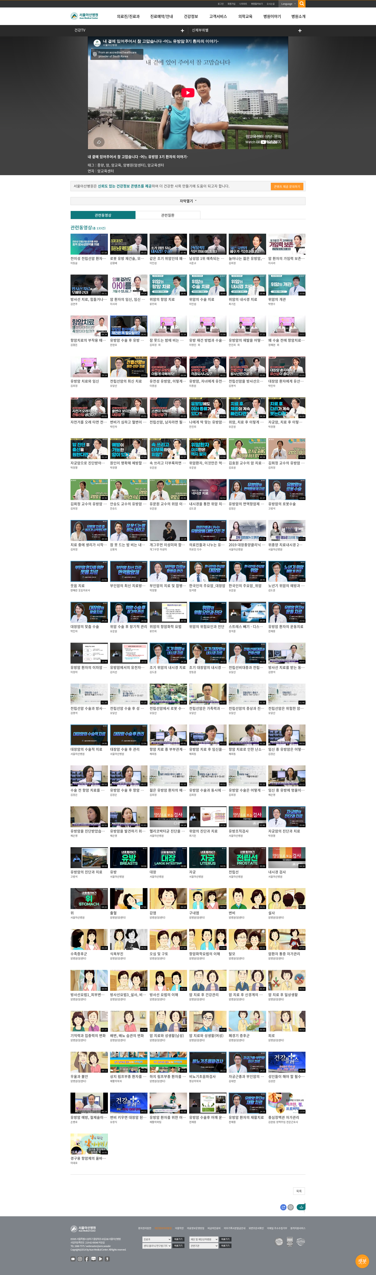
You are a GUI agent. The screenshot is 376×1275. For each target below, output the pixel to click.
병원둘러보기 (257, 3)
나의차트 (243, 3)
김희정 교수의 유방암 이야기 (91, 503)
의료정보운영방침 (195, 1228)
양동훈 (192, 672)
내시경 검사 (277, 872)
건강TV (79, 30)
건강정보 (191, 16)
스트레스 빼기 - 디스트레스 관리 (253, 626)
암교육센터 (155, 165)
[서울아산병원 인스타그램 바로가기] (80, 1259)
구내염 (194, 912)
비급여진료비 (214, 1228)
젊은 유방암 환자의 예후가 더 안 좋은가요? (182, 790)
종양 (100, 165)
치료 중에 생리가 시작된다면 (91, 544)
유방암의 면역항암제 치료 (248, 503)
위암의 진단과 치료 (203, 831)
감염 (153, 912)
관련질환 (167, 215)
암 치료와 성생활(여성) (206, 1035)
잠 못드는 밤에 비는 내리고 (170, 340)
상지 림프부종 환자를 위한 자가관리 (137, 1076)
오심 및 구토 (159, 953)
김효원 (232, 467)
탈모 (232, 953)
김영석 (232, 385)
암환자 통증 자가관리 (284, 953)
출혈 (113, 912)
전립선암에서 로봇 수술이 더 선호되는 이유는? (185, 708)
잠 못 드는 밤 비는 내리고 (129, 544)
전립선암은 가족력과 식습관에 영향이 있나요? (223, 708)
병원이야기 (272, 16)
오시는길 (271, 3)
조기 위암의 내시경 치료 (168, 667)
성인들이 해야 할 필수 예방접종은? (294, 1076)
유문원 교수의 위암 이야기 (169, 503)
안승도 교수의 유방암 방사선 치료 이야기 (141, 503)
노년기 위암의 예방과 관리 (288, 585)
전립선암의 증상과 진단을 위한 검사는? (258, 708)
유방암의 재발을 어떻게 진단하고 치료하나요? (263, 340)
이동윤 (74, 263)
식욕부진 (116, 953)
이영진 (192, 345)
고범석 (271, 508)
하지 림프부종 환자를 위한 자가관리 (176, 1076)
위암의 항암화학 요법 (166, 626)
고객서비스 (218, 16)
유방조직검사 (239, 831)
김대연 (232, 1081)
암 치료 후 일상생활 (283, 994)
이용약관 (179, 1228)
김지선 (113, 672)
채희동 (153, 754)
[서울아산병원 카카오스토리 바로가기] (107, 1259)
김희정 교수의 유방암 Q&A (288, 463)
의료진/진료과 (128, 16)
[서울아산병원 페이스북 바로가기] (87, 1259)
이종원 (153, 385)
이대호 (74, 1163)
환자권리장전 (144, 1228)
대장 (153, 872)
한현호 (113, 345)
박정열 (271, 426)
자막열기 (186, 201)
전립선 (234, 872)
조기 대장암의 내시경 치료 (209, 667)
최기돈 (232, 304)
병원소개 (298, 16)
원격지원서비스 (298, 1228)
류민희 (153, 304)
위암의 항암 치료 (162, 299)
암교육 (116, 165)
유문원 (232, 426)
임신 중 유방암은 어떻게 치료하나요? (296, 749)
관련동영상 (103, 215)
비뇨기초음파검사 (202, 1076)
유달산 (113, 385)
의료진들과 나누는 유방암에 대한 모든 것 (220, 544)
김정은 (232, 508)
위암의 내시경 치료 (243, 299)
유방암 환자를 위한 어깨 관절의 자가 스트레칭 (184, 1117)
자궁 (192, 872)
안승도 (113, 508)
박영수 (271, 304)
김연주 (74, 304)
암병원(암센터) (134, 165)
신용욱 (113, 549)
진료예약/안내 (161, 16)
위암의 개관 (277, 299)
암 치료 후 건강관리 (204, 994)
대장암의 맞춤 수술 (84, 626)
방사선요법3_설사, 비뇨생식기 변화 (137, 994)
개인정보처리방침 (163, 1228)
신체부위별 (200, 30)
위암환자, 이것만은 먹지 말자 (211, 463)
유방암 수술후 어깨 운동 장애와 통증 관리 (220, 1117)
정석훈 (232, 631)
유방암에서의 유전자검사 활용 (132, 667)
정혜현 (271, 345)
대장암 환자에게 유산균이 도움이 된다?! (298, 381)
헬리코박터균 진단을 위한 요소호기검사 (179, 831)
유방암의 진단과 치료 (86, 872)
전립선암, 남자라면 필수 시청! (172, 422)
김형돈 (74, 345)
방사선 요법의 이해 (164, 994)
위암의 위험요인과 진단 (206, 626)
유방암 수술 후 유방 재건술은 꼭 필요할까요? (144, 340)
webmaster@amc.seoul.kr (98, 1246)
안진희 (232, 345)
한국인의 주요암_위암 (245, 585)
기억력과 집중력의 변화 (88, 1035)
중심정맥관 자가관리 (283, 1117)
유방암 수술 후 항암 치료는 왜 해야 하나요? (142, 790)
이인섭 (153, 263)
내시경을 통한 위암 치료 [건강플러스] (217, 503)
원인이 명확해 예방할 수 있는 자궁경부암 (141, 463)
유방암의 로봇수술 (282, 503)
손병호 (74, 1122)
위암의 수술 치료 (201, 299)
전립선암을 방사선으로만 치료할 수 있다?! (260, 381)
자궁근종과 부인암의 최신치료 (251, 1076)
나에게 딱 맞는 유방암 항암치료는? (215, 422)
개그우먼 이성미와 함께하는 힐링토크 (178, 544)
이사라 (271, 263)
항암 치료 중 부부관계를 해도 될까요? (178, 749)
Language (286, 3)
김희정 (232, 263)
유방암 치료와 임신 (84, 381)
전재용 (271, 631)
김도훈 (192, 508)
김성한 (271, 1081)
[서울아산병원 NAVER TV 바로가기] (100, 1259)
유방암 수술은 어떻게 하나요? (251, 790)
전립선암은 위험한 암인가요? (290, 708)
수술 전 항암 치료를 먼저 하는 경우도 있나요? (104, 790)
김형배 (113, 263)
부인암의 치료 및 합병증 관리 (171, 585)
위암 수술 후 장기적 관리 (128, 626)
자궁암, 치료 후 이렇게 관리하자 (292, 422)
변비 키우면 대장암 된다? (129, 1117)
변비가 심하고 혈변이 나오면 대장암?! (138, 422)
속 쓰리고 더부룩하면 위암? (170, 463)
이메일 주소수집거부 (277, 1228)
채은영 (271, 795)
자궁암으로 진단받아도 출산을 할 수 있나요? (103, 463)
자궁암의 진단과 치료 (284, 831)
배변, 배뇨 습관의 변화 (127, 1035)
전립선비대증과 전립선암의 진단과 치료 (258, 667)
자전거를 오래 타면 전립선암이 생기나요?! (102, 422)
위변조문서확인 (256, 1228)
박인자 (271, 385)
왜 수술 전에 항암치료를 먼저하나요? (296, 340)
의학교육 (245, 16)
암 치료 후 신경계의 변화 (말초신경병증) (259, 994)
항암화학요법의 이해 (204, 953)
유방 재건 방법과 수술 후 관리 (211, 340)
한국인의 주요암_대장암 (207, 585)
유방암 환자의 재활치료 (246, 1117)
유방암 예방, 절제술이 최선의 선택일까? (100, 1117)
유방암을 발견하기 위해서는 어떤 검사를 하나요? (146, 831)
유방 (113, 872)
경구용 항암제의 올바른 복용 (91, 1158)
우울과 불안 (79, 1076)
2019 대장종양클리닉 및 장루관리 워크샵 (259, 544)
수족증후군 (78, 953)
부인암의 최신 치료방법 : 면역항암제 (137, 585)
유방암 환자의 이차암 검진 (90, 667)
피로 (271, 1035)
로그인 (221, 3)
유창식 (113, 1122)
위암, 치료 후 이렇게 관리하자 (251, 422)
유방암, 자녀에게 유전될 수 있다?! (214, 381)
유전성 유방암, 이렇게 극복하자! (174, 381)
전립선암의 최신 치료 (126, 381)
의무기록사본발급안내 (234, 1228)
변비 (232, 912)
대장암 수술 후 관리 (125, 749)
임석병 (192, 590)
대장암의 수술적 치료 (86, 749)
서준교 (192, 263)
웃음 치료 (77, 585)
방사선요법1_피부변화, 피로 (91, 994)
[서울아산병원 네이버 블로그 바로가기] (94, 1259)
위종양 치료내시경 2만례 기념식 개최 (296, 544)
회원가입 (231, 3)
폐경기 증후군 (239, 1035)
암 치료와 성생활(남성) (167, 1035)
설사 (271, 912)
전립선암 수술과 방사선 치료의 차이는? (99, 708)
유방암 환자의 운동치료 (286, 626)
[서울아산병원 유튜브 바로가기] (73, 1259)
